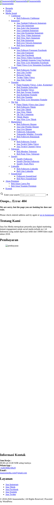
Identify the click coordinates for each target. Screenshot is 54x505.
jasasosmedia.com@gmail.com (13, 473)
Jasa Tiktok (10, 487)
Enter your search (12, 195)
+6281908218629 (8, 468)
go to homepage (47, 215)
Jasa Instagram (12, 484)
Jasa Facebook (12, 489)
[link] (47, 195)
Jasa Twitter (11, 494)
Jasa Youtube (11, 492)
